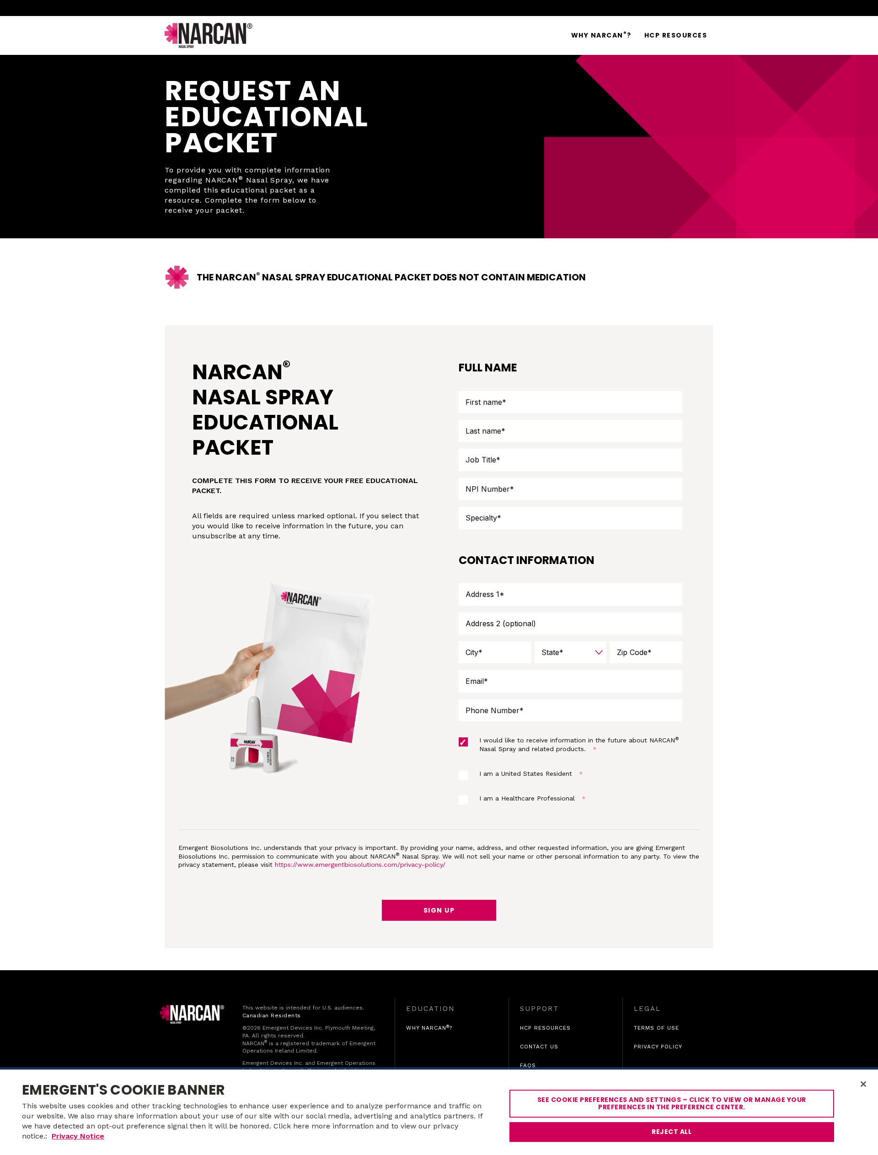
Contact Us (539, 1047)
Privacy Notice (78, 1136)
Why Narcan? (601, 35)
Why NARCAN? (429, 1028)
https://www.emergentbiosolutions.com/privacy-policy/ (360, 864)
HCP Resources (675, 35)
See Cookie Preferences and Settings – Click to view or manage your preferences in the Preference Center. (671, 1103)
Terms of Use (656, 1028)
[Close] (863, 1084)
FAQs (528, 1066)
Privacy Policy (658, 1047)
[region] (439, 1112)
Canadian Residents (271, 1016)
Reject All (671, 1131)
